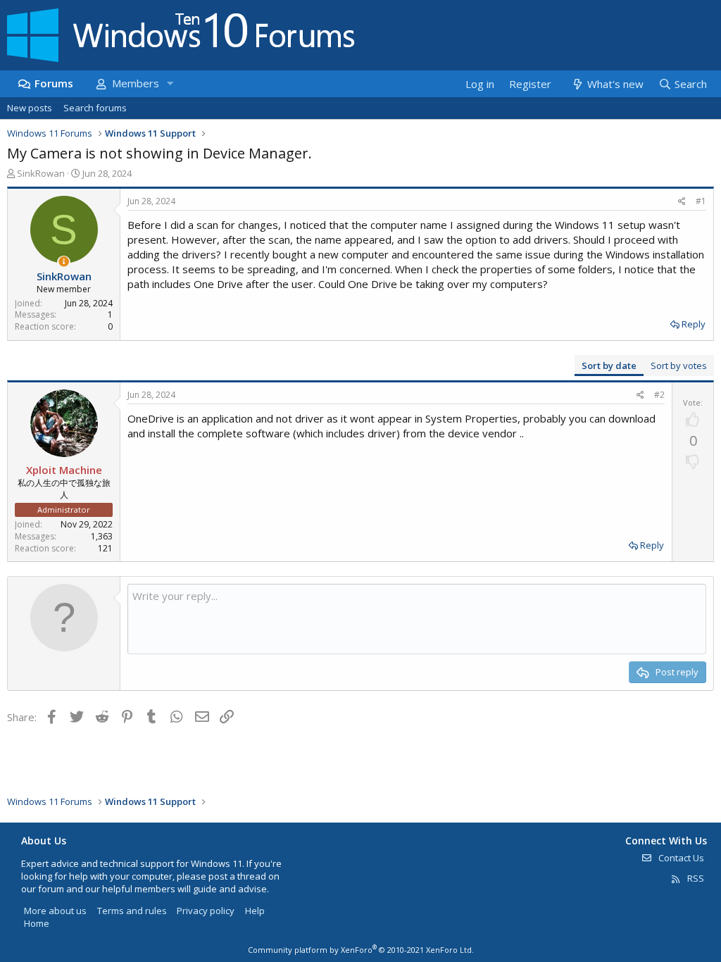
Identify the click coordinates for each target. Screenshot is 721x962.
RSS (694, 878)
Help (255, 910)
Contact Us (680, 857)
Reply (694, 324)
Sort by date (609, 365)
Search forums (95, 107)
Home (36, 923)
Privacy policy (205, 910)
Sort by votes (679, 365)
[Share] (682, 202)
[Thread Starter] (63, 261)
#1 (701, 201)
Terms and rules (132, 910)
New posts (29, 107)
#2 (659, 395)
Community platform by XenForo (361, 949)
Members (135, 83)
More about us (55, 910)
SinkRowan (41, 173)
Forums (54, 83)
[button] (170, 83)
